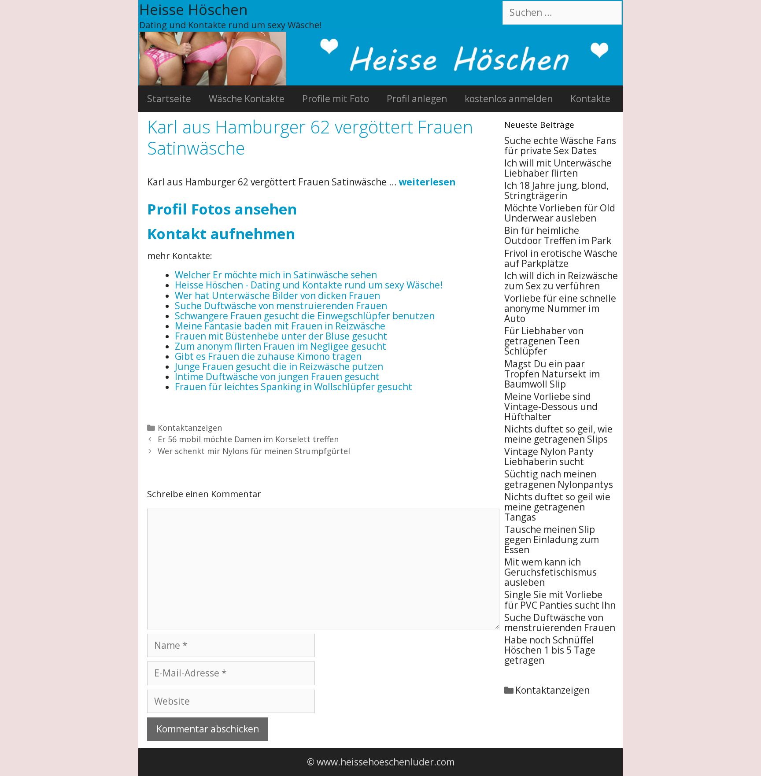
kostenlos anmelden (509, 98)
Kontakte (590, 98)
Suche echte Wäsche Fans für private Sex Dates (560, 145)
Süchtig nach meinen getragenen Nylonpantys (558, 479)
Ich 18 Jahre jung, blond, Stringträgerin (556, 190)
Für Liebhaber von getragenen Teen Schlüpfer (544, 341)
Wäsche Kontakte (246, 98)
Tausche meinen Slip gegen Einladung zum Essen (551, 539)
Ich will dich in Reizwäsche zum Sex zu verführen (561, 281)
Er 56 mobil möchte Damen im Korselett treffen (248, 439)
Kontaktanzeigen (190, 427)
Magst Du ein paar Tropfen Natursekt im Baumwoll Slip (552, 374)
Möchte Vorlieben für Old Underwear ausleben (559, 213)
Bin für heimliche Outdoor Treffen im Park (557, 235)
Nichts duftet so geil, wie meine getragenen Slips (558, 434)
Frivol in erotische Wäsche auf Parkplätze (560, 258)
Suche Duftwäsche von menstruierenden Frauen (559, 622)
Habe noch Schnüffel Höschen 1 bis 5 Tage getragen (549, 650)
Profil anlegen (417, 98)
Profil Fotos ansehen (222, 209)
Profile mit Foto (335, 98)
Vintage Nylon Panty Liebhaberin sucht (549, 456)
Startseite (169, 98)
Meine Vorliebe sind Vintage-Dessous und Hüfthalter (551, 406)
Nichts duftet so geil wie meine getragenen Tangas (557, 507)
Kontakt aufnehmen (221, 234)
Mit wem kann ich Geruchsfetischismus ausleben (550, 572)
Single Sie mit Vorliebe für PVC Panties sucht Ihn (560, 599)
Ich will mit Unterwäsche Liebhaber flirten (558, 168)
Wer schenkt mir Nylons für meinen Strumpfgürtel (254, 451)
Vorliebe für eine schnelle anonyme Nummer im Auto (560, 308)
